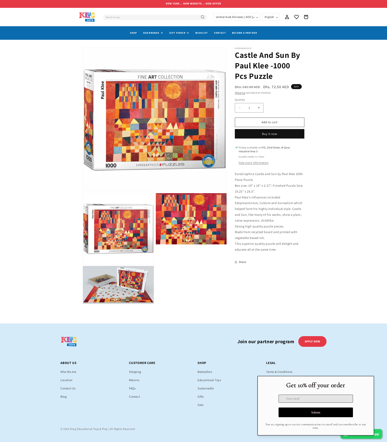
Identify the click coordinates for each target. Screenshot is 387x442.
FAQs (132, 388)
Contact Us (68, 388)
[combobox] (155, 17)
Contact (220, 32)
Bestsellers (205, 372)
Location (66, 380)
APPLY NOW (312, 341)
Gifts (201, 396)
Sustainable (206, 388)
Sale (200, 405)
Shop (133, 32)
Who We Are (68, 372)
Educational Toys (209, 380)
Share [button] (242, 262)
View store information (253, 163)
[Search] (203, 17)
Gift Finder (177, 32)
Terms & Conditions (279, 372)
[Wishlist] (296, 17)
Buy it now (269, 134)
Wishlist (201, 32)
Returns (134, 380)
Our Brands (151, 32)
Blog (63, 396)
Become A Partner (244, 32)
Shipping (240, 92)
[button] (306, 17)
